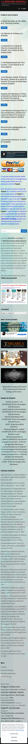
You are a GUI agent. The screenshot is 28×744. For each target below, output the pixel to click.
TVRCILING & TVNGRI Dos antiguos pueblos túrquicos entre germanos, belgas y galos (13, 590)
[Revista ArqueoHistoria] (14, 437)
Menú (24, 8)
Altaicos (7, 684)
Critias (11, 698)
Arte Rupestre (22, 689)
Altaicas (3, 684)
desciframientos (19, 702)
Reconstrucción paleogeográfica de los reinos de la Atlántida (13, 128)
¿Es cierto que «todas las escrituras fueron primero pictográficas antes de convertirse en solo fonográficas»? (14, 629)
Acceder (3, 667)
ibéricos (12, 721)
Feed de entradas (7, 670)
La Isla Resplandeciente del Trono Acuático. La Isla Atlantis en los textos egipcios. (13, 65)
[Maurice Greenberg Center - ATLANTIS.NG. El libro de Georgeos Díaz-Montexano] (14, 419)
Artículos (4, 692)
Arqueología (14, 689)
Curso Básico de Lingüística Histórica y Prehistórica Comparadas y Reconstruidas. (14, 537)
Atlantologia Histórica (8, 695)
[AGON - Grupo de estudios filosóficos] (14, 425)
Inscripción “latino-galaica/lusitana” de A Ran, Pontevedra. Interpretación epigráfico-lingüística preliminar (14, 598)
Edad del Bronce (13, 705)
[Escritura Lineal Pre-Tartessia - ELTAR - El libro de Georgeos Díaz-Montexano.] (14, 462)
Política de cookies (19, 730)
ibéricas (7, 721)
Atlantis (20, 692)
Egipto (17, 705)
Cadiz (2, 698)
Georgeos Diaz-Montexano (11, 718)
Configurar (14, 740)
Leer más (4, 28)
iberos (2, 721)
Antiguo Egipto (5, 689)
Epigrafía (4, 708)
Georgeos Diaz (9, 716)
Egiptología (22, 705)
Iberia (22, 718)
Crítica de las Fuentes (7, 700)
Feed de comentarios (8, 673)
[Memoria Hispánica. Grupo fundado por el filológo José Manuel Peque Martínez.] (14, 358)
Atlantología (19, 695)
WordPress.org (6, 677)
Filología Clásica (4, 711)
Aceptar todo (14, 733)
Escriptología (14, 708)
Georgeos (3, 715)
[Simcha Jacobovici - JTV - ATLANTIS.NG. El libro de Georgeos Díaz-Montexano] (14, 404)
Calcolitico (6, 698)
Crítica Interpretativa (8, 703)
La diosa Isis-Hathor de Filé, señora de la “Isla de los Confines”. (13, 22)
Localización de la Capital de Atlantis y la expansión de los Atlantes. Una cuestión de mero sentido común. (12, 49)
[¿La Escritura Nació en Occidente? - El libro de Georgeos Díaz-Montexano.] (14, 448)
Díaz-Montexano (5, 705)
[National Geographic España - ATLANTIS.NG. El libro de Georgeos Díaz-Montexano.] (14, 431)
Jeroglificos (19, 721)
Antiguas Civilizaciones (10, 686)
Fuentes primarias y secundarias (12, 713)
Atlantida (12, 692)
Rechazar (14, 737)
